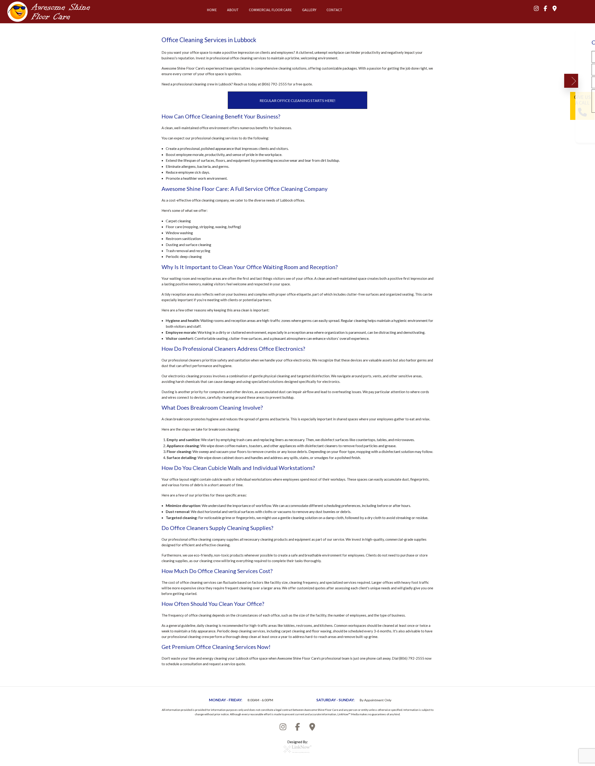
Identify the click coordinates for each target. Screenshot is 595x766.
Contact (334, 9)
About (233, 9)
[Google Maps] (554, 9)
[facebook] (545, 9)
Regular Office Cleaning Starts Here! (297, 100)
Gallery (309, 9)
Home (212, 9)
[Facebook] (297, 728)
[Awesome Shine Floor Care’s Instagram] (536, 9)
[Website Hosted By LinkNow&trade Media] (297, 754)
